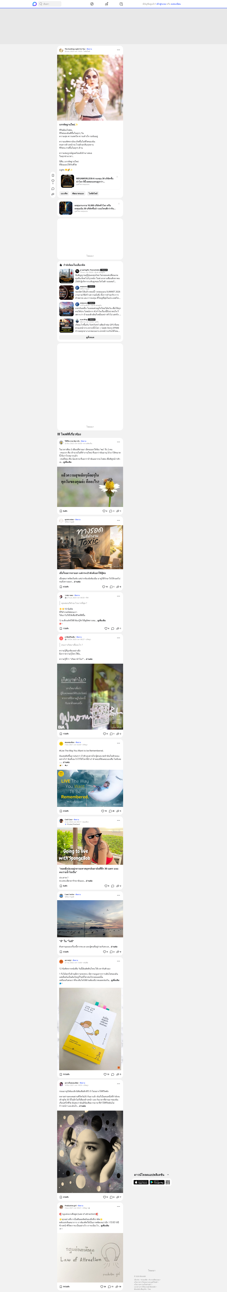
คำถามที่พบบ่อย (154, 1280)
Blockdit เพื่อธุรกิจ (140, 1289)
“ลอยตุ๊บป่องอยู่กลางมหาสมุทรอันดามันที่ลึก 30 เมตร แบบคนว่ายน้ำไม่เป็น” (88, 870)
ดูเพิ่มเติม (67, 462)
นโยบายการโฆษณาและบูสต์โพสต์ (145, 1282)
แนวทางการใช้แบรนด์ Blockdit (145, 1287)
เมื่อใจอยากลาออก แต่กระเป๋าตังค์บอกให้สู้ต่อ (82, 573)
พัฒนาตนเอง (78, 193)
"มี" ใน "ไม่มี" (66, 941)
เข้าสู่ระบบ (161, 3)
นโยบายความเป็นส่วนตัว (142, 1284)
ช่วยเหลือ (144, 1280)
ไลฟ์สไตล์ (93, 193)
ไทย (149, 1289)
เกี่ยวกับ (136, 1280)
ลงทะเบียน (176, 3)
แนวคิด (64, 193)
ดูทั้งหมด (90, 337)
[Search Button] (41, 4)
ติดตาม (89, 49)
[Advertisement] (113, 26)
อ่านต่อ (77, 581)
